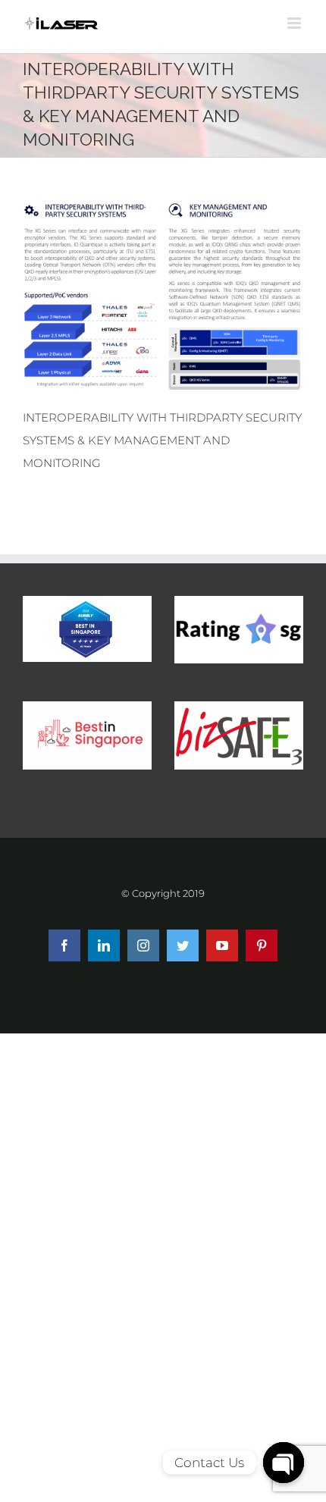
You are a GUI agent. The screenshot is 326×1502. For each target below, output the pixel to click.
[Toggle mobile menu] (295, 23)
